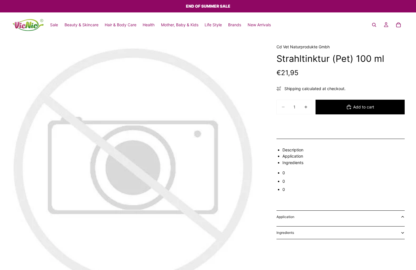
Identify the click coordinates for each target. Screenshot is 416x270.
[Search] (374, 25)
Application (285, 217)
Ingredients (285, 232)
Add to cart (363, 106)
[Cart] (398, 25)
